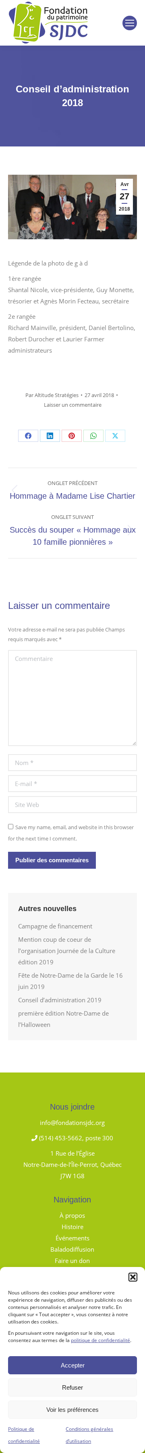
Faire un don (72, 1260)
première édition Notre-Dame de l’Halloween (63, 1019)
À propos (72, 1215)
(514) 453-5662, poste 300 (75, 1138)
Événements (72, 1238)
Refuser (72, 1387)
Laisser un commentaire (73, 404)
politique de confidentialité (100, 1340)
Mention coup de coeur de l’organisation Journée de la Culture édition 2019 (66, 950)
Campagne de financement (55, 926)
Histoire (72, 1227)
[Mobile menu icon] (129, 23)
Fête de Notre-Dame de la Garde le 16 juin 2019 (70, 981)
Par (52, 395)
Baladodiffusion (72, 1249)
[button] (133, 1277)
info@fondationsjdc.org (72, 1122)
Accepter (73, 1365)
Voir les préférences (72, 1409)
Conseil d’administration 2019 (60, 1000)
